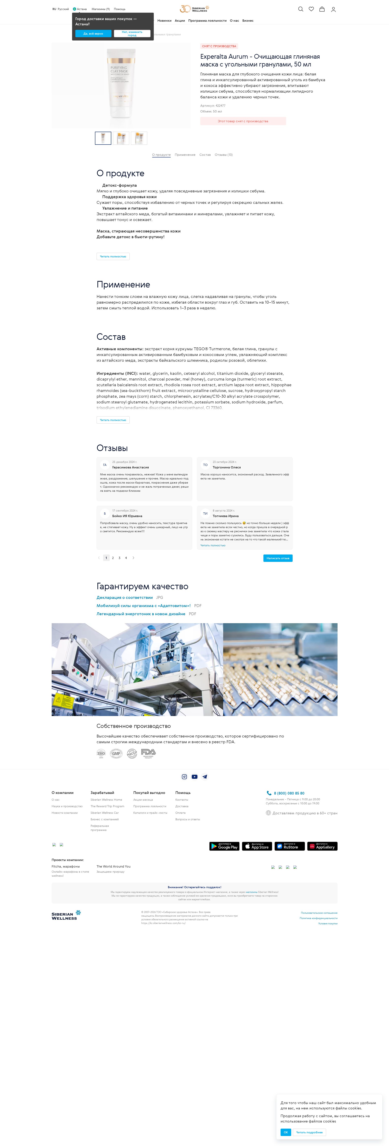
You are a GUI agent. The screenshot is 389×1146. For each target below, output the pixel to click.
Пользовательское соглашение (319, 912)
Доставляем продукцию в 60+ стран (305, 812)
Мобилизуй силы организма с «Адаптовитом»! (149, 605)
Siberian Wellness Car (105, 813)
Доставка (181, 806)
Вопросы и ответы (187, 819)
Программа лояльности (207, 20)
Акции (180, 20)
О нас (234, 20)
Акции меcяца (143, 799)
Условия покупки (328, 923)
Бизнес (248, 20)
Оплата (180, 813)
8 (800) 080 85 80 (289, 793)
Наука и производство (67, 806)
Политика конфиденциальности (319, 918)
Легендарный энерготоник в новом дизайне (146, 613)
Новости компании (65, 813)
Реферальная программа (100, 828)
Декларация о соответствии (130, 597)
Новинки (164, 20)
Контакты (181, 799)
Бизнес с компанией (105, 819)
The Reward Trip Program (107, 806)
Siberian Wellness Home (106, 799)
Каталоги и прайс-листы (150, 813)
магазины (251, 891)
